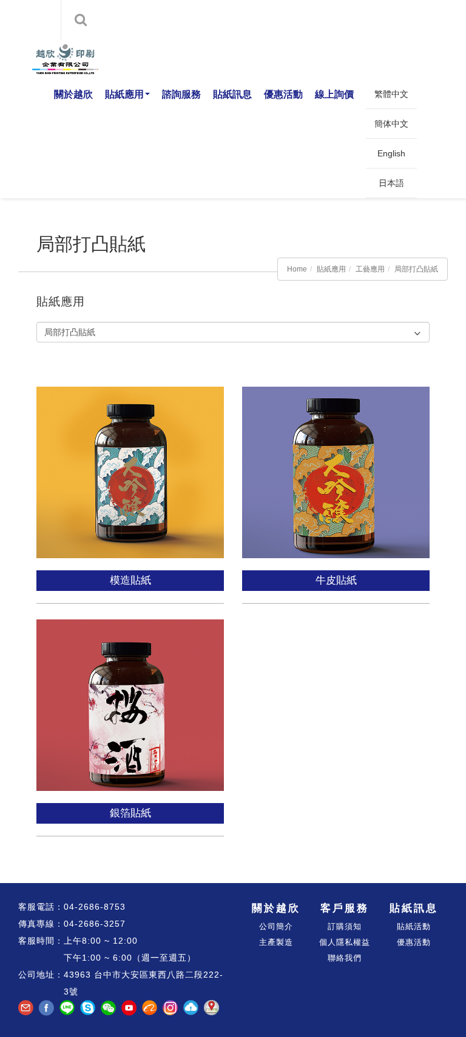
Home (297, 269)
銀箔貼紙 (130, 813)
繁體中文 (391, 94)
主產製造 (276, 942)
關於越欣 (73, 94)
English (391, 153)
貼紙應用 (124, 94)
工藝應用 (370, 269)
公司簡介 (276, 926)
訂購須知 (345, 926)
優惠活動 (283, 94)
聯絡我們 (345, 957)
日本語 (391, 183)
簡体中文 (391, 123)
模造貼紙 (130, 580)
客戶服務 (344, 908)
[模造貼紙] (131, 464)
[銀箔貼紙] (131, 696)
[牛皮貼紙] (337, 464)
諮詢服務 (181, 94)
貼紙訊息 (232, 94)
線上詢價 (334, 94)
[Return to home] (61, 59)
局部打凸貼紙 (416, 269)
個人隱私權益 (344, 942)
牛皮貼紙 (336, 580)
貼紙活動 (414, 926)
